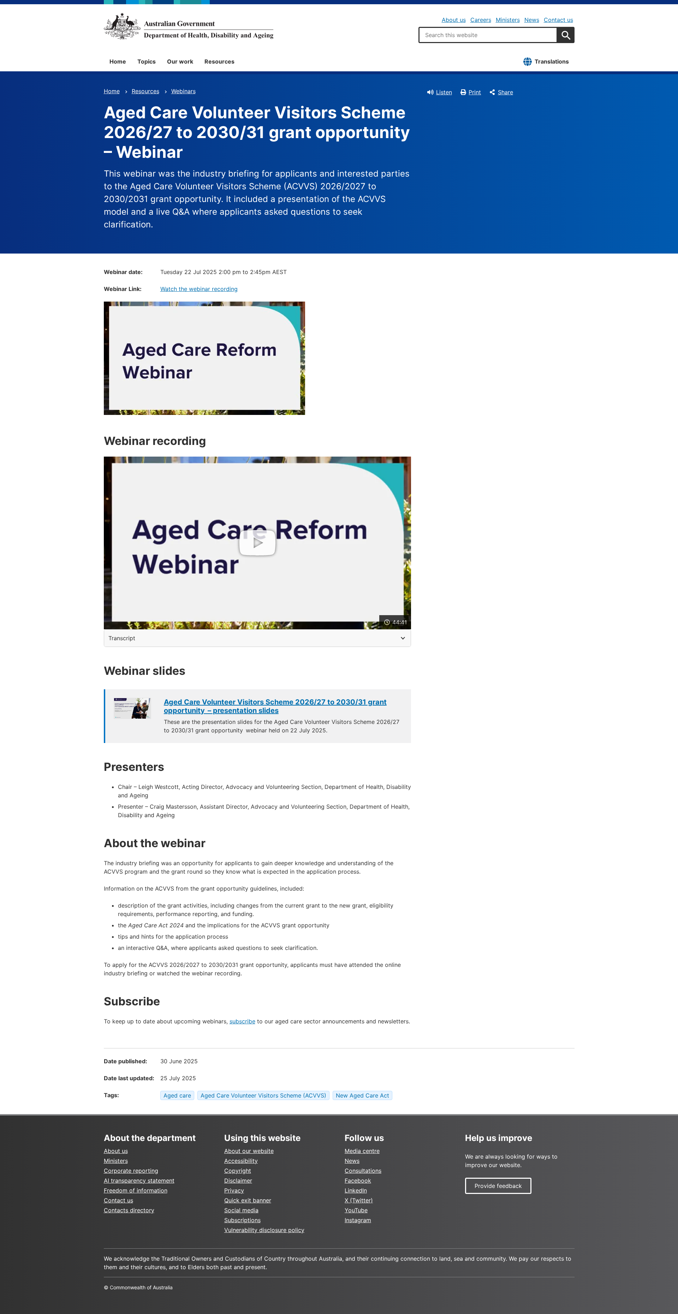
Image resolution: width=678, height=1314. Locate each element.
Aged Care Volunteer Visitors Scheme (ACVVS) (263, 1095)
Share (505, 92)
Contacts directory (129, 1210)
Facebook (358, 1180)
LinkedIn (356, 1190)
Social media (241, 1210)
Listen (444, 92)
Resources (219, 61)
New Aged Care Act (362, 1095)
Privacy (234, 1190)
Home (117, 61)
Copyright (237, 1170)
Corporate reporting (131, 1170)
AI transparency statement (139, 1180)
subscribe (242, 1021)
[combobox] (488, 35)
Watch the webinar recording (199, 288)
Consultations (363, 1170)
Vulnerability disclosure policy (264, 1229)
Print (475, 92)
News (531, 19)
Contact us (558, 19)
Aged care (177, 1095)
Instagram (358, 1220)
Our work (180, 61)
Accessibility (241, 1160)
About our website (249, 1150)
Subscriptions (242, 1220)
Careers (480, 19)
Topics (146, 61)
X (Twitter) (359, 1200)
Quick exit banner (247, 1200)
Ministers (508, 19)
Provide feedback (498, 1185)
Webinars (183, 91)
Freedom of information (135, 1190)
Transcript (121, 638)
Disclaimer (238, 1180)
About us (454, 19)
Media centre (362, 1150)
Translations (552, 61)
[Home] (188, 26)
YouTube (356, 1210)
